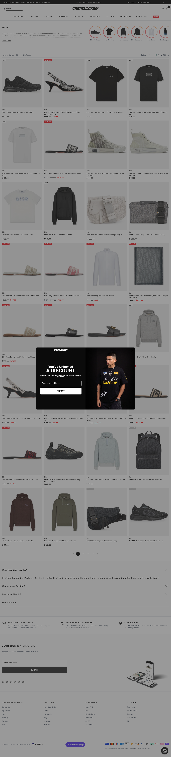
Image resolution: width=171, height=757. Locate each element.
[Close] (132, 350)
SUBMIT (61, 391)
